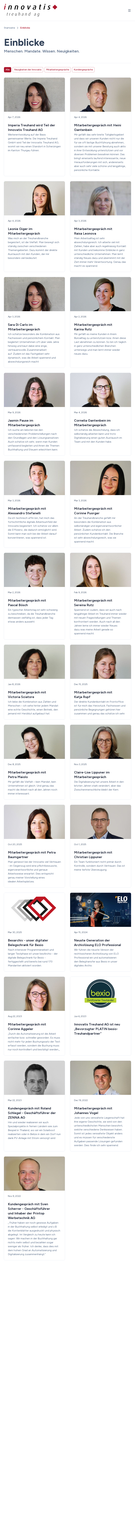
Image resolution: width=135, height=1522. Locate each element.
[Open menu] (129, 10)
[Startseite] (30, 10)
